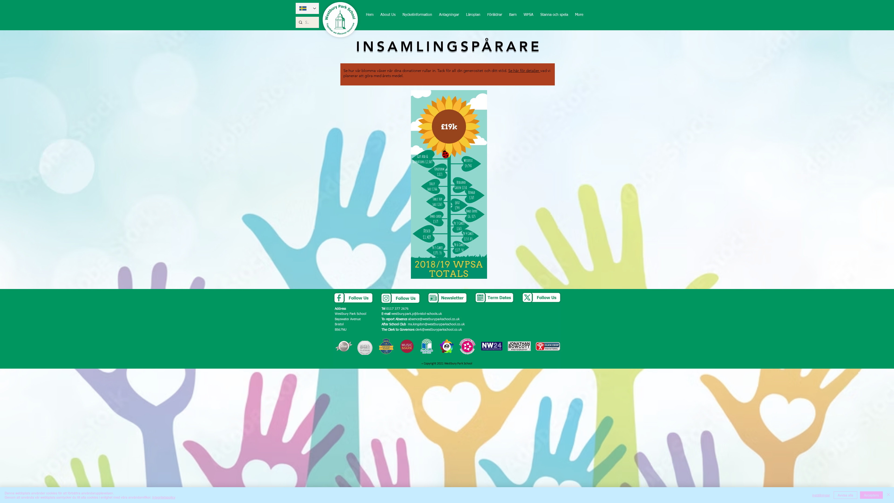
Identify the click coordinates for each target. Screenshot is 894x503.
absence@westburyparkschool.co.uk (434, 319)
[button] (388, 15)
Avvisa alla (845, 495)
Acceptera (871, 495)
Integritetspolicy (163, 497)
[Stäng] (888, 495)
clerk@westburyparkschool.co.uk (438, 329)
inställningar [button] (821, 495)
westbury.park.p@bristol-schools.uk (416, 314)
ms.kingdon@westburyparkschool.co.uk (436, 324)
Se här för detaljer (524, 70)
